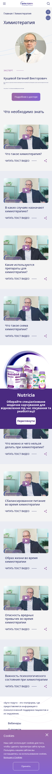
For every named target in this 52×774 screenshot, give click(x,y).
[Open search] (48, 3)
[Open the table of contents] (48, 17)
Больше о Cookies (13, 757)
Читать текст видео (17, 160)
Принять (26, 766)
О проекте (14, 729)
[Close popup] (46, 734)
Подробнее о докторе (26, 96)
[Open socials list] (48, 12)
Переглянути (26, 421)
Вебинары (14, 723)
